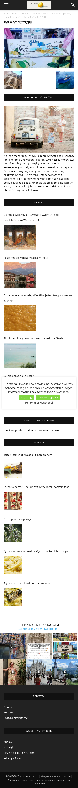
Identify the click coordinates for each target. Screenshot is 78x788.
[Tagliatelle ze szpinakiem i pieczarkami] (13, 598)
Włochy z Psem (13, 758)
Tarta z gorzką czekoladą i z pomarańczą (28, 455)
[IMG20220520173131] (39, 67)
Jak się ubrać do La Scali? (19, 376)
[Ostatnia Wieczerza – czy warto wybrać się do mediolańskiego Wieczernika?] (20, 237)
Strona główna (11, 13)
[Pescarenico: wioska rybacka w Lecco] (20, 275)
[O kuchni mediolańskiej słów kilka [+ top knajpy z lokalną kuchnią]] (20, 318)
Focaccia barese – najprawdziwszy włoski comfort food (36, 487)
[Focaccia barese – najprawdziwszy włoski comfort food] (13, 502)
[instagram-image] (13, 646)
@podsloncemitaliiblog (39, 629)
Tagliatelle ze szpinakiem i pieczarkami (27, 583)
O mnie (8, 707)
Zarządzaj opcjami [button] (48, 397)
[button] (6, 5)
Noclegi (8, 747)
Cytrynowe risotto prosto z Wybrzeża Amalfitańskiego (36, 551)
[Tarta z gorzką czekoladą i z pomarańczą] (13, 469)
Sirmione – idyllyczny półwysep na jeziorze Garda (33, 338)
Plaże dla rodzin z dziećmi (19, 752)
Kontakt (8, 712)
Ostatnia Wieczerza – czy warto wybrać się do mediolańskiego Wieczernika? (31, 217)
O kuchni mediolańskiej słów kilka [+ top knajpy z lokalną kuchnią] (38, 298)
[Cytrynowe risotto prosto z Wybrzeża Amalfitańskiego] (13, 566)
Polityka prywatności (16, 718)
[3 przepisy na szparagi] (13, 534)
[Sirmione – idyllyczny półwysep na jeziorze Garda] (20, 355)
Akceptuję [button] (26, 397)
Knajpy (8, 742)
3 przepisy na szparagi (17, 519)
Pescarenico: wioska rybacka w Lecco (26, 257)
